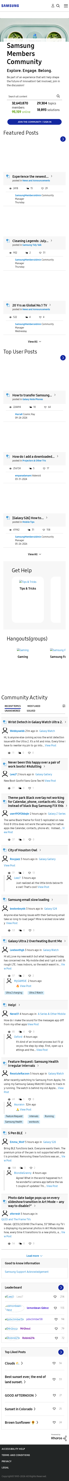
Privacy (6, 1461)
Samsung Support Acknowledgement (27, 1271)
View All (33, 341)
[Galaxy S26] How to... (28, 518)
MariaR (19, 414)
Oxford (18, 1036)
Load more (32, 1255)
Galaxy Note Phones (32, 399)
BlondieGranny (22, 1173)
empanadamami (23, 475)
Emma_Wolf (17, 1142)
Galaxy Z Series (56, 813)
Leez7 (13, 774)
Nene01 (14, 1014)
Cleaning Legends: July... (30, 241)
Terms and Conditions (16, 1455)
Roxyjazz (15, 859)
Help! (12, 1005)
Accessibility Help (13, 1449)
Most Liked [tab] (33, 706)
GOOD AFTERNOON (19, 1395)
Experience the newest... (30, 176)
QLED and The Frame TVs (16, 1219)
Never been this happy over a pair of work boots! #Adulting (34, 764)
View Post (50, 745)
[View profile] (4, 731)
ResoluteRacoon (19, 1073)
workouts (34, 1121)
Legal (5, 1467)
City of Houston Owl (22, 850)
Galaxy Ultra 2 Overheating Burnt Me (35, 941)
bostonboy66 (17, 908)
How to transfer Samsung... (32, 395)
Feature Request (14, 1116)
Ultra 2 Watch (36, 992)
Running (49, 1116)
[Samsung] (10, 5)
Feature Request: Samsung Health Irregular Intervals (33, 1064)
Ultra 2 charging (14, 992)
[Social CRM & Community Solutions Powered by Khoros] (58, 1437)
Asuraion (19, 1104)
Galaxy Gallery (43, 774)
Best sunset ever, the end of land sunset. (25, 1379)
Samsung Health (13, 1121)
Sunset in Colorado (19, 1409)
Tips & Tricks (28, 588)
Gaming (23, 657)
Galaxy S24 (50, 908)
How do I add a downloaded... (33, 457)
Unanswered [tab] (12, 710)
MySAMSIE (20, 980)
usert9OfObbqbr (19, 813)
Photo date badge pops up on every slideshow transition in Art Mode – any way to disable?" (36, 1202)
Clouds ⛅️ (12, 1363)
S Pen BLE (15, 1133)
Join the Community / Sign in (34, 122)
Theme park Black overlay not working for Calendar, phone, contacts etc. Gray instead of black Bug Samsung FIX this (36, 802)
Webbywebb (17, 731)
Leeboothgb (17, 950)
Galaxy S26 (49, 1142)
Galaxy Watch (47, 731)
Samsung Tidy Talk (32, 245)
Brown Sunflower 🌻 (20, 1422)
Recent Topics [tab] (13, 706)
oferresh (15, 1213)
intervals (33, 1116)
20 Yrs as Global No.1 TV (29, 305)
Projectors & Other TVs (34, 460)
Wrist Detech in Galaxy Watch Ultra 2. (35, 722)
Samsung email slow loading (28, 900)
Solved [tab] (31, 710)
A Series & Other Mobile (51, 1014)
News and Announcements (36, 180)
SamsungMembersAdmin (28, 195)
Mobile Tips (28, 522)
